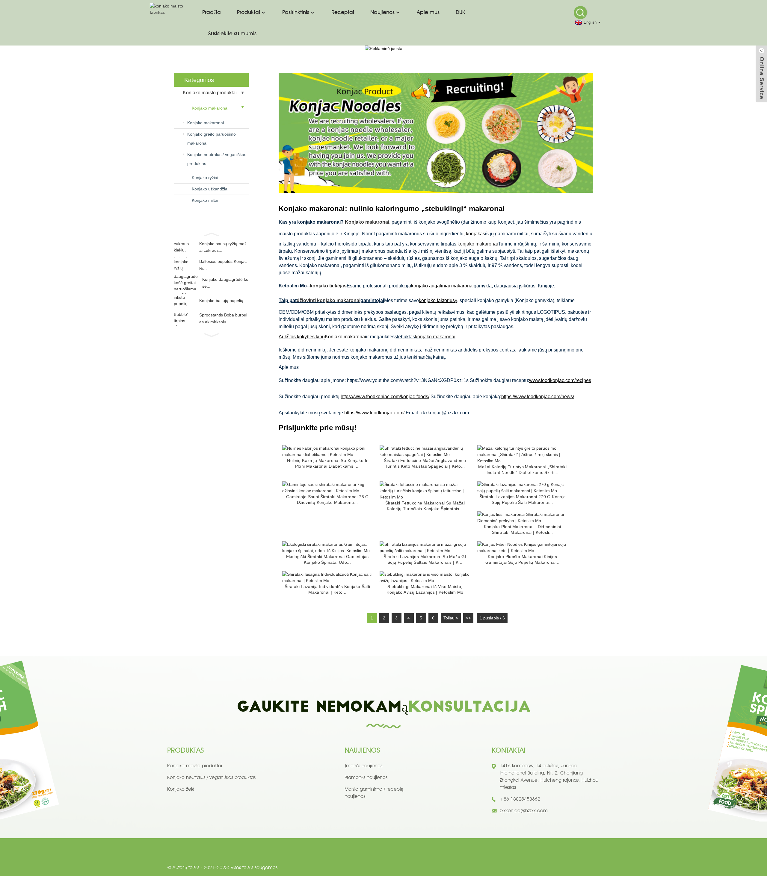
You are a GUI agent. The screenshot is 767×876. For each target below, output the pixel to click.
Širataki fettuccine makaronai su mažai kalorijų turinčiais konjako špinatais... (425, 506)
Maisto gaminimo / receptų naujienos (374, 792)
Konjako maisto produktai (210, 92)
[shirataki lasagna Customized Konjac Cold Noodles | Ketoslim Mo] (327, 577)
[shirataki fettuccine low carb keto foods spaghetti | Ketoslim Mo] (425, 451)
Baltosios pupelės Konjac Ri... (223, 264)
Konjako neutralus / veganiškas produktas (216, 159)
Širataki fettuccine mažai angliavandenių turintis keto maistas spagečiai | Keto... (425, 463)
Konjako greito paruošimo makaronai (211, 139)
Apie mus (428, 12)
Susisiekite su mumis (232, 33)
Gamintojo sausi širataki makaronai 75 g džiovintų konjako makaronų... (327, 499)
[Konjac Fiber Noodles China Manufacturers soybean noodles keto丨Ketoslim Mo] (522, 547)
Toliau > (450, 618)
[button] (211, 234)
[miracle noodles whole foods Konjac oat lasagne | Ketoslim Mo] (425, 577)
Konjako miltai (205, 200)
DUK (460, 12)
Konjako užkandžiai (210, 189)
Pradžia (211, 12)
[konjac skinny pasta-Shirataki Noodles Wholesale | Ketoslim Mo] (522, 517)
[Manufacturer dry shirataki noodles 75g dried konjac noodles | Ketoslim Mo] (327, 487)
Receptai (342, 12)
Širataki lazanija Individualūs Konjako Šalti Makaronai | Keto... (327, 589)
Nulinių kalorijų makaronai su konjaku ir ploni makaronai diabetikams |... (327, 463)
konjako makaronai (478, 243)
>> (468, 618)
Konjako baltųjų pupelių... (223, 300)
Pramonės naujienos (366, 777)
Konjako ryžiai (205, 177)
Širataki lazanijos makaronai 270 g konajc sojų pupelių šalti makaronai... (522, 499)
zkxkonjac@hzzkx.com (524, 810)
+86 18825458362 (520, 799)
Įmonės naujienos (363, 766)
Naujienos (382, 12)
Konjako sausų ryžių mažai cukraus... (223, 247)
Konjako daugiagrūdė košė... (225, 282)
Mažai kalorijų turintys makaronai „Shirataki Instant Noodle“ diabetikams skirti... (522, 469)
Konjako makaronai (210, 108)
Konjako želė (180, 789)
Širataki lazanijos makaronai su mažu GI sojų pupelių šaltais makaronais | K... (425, 559)
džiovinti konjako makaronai (328, 300)
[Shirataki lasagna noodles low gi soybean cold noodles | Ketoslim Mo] (425, 547)
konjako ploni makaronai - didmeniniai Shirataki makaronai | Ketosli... (522, 529)
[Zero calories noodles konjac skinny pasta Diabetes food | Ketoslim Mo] (327, 451)
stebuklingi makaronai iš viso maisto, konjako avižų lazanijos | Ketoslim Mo (424, 589)
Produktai (248, 12)
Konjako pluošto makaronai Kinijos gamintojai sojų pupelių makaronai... (522, 559)
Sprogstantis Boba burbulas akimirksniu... (223, 318)
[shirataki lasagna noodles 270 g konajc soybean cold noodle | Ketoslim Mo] (522, 487)
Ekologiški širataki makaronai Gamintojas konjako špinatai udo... (327, 559)
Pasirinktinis (295, 12)
